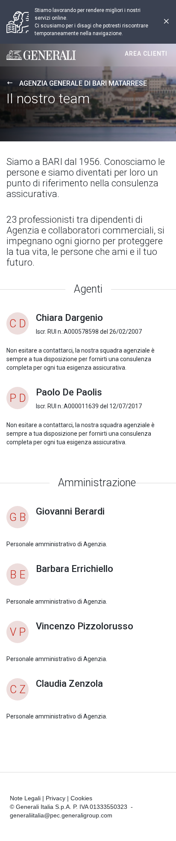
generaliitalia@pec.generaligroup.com (61, 815)
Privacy (55, 798)
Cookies (81, 798)
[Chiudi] (166, 22)
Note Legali (25, 798)
